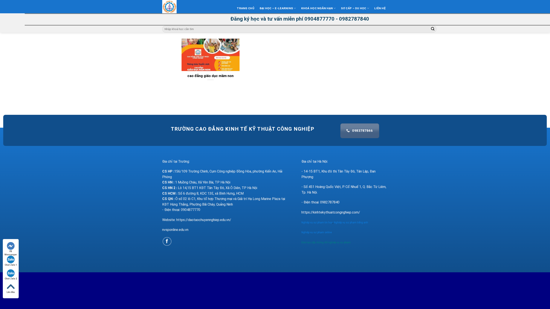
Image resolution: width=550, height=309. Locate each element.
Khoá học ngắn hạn (317, 8)
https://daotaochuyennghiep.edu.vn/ (203, 220)
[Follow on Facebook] (167, 241)
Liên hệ (380, 8)
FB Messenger (11, 251)
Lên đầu (11, 292)
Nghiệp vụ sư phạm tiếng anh (351, 222)
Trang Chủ (245, 8)
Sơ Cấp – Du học (353, 8)
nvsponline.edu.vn (175, 230)
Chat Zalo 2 (11, 278)
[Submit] (432, 29)
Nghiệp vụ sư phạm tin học (317, 222)
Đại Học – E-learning (276, 8)
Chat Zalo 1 (11, 265)
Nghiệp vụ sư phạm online (316, 232)
